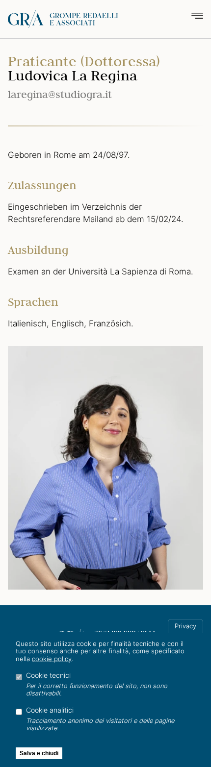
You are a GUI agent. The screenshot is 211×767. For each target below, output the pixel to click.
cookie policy (52, 659)
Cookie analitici (50, 710)
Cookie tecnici (48, 675)
